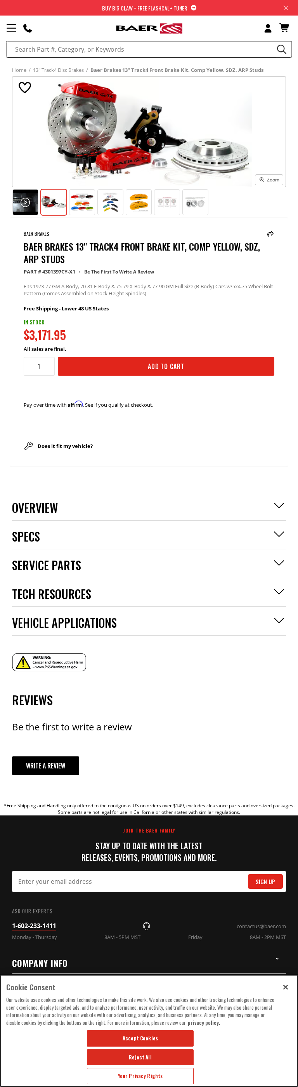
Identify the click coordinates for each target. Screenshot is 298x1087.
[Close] (285, 987)
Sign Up (265, 882)
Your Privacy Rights (140, 1076)
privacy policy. (204, 1022)
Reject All (140, 1057)
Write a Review (45, 765)
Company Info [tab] (40, 963)
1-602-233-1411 (34, 926)
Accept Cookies (140, 1038)
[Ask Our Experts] (27, 28)
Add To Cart (166, 366)
